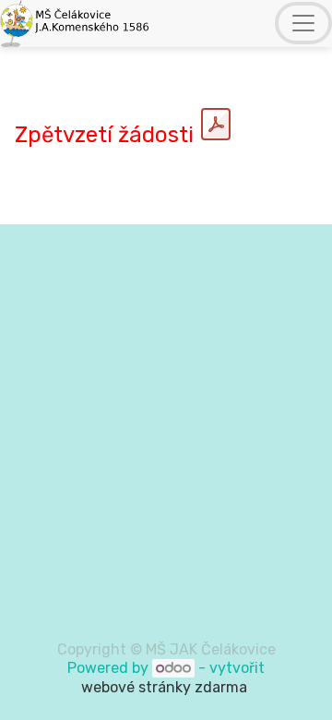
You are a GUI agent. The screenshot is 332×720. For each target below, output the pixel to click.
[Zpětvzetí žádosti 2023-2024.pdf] (215, 124)
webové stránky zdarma (166, 687)
